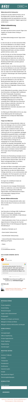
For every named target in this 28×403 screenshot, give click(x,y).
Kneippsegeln (4, 316)
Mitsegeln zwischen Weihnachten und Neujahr (13, 324)
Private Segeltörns (5, 305)
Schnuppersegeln (5, 333)
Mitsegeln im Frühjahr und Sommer (10, 319)
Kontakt (3, 371)
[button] (26, 6)
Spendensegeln (5, 346)
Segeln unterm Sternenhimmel (9, 313)
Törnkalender (4, 360)
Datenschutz (10, 399)
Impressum (4, 399)
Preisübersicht (4, 363)
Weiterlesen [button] (5, 273)
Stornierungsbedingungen (7, 377)
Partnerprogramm (9, 401)
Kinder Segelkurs (5, 341)
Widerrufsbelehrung (18, 401)
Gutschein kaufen (5, 369)
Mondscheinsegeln (6, 310)
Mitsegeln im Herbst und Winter (9, 321)
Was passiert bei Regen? (7, 374)
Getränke (3, 358)
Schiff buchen (4, 366)
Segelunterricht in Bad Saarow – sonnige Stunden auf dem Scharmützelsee (15, 289)
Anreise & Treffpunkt (6, 355)
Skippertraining (5, 344)
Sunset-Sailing (5, 308)
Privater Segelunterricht (7, 338)
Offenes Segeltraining (6, 335)
